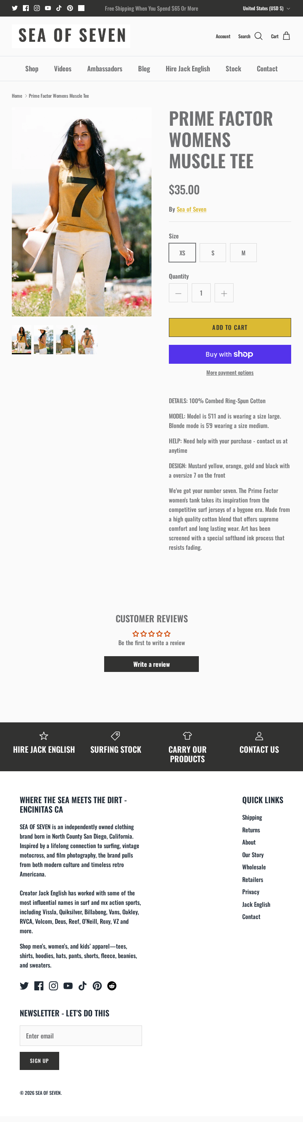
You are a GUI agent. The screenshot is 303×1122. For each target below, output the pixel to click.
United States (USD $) (263, 8)
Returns (251, 829)
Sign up (39, 1060)
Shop (31, 68)
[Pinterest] (70, 8)
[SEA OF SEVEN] (71, 36)
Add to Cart (229, 327)
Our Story (253, 854)
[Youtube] (48, 8)
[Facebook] (26, 8)
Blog (144, 68)
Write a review (151, 664)
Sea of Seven (191, 209)
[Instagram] (37, 8)
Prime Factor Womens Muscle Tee (59, 95)
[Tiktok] (59, 8)
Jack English (256, 904)
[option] (82, 211)
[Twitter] (15, 8)
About (249, 841)
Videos (62, 68)
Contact (267, 68)
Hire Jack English (188, 68)
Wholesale (254, 866)
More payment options (230, 372)
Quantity (179, 276)
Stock (233, 68)
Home (17, 95)
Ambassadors (104, 68)
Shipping (252, 817)
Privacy (250, 891)
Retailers (252, 879)
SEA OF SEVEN (48, 1092)
